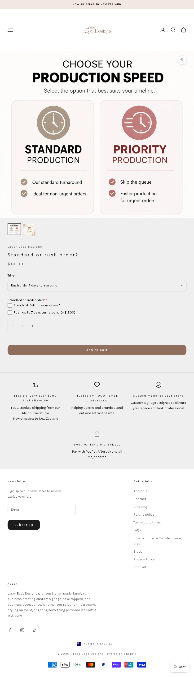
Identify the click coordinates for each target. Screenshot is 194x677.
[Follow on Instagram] (22, 630)
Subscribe (23, 525)
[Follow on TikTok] (34, 630)
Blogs (137, 552)
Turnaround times (147, 522)
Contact (139, 499)
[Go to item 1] (14, 229)
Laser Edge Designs (25, 246)
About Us (140, 491)
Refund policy (143, 515)
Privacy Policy (144, 559)
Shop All (139, 567)
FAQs (137, 530)
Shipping (140, 507)
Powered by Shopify (120, 653)
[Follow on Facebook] (10, 630)
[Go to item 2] (29, 230)
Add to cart (97, 350)
